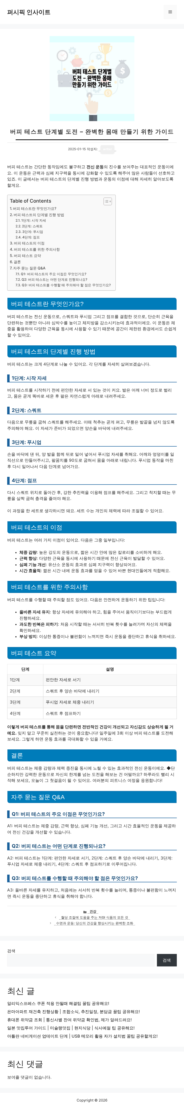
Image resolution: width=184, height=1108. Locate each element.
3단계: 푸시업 (32, 232)
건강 (93, 911)
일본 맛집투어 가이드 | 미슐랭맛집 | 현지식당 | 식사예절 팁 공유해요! (71, 1028)
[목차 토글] (105, 201)
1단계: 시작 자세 (33, 220)
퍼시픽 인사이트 (29, 12)
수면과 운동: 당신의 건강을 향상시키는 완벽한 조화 (94, 923)
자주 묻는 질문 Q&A (29, 268)
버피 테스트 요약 (27, 255)
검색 (11, 950)
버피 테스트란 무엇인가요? (34, 208)
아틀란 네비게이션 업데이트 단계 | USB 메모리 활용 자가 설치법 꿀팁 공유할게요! (82, 1036)
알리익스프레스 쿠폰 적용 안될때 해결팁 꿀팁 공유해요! (58, 1003)
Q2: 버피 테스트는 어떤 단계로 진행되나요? (54, 279)
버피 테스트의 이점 (29, 243)
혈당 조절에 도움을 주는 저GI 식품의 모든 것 (94, 917)
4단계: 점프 (31, 237)
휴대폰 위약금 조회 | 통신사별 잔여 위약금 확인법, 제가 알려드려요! (69, 1019)
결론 (17, 262)
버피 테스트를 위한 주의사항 (37, 249)
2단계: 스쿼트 (32, 226)
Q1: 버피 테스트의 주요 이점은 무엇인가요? (53, 274)
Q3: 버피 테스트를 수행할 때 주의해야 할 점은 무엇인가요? (66, 285)
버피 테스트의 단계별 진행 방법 (39, 214)
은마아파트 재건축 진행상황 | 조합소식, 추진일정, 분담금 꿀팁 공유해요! (73, 1011)
